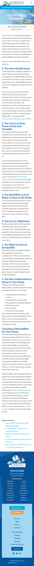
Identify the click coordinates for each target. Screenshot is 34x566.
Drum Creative (21, 563)
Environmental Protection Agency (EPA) (16, 119)
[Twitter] (17, 553)
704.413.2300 (17, 470)
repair (14, 390)
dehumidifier (8, 35)
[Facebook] (14, 553)
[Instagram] (20, 553)
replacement (23, 390)
